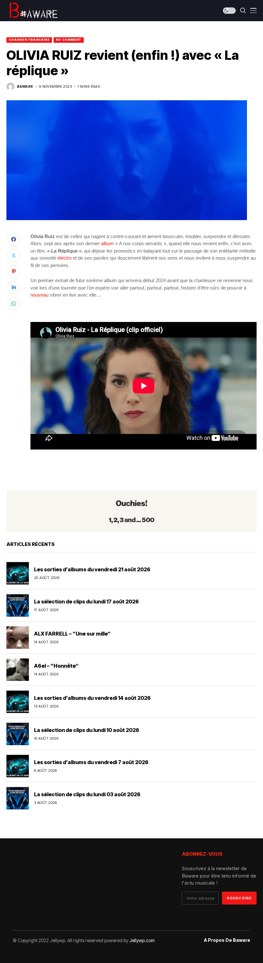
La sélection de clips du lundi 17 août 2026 (86, 601)
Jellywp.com (142, 940)
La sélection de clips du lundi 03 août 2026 (87, 794)
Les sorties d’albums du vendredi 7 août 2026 (91, 762)
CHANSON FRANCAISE (29, 39)
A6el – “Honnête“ (56, 666)
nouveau (39, 295)
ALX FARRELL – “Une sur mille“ (72, 633)
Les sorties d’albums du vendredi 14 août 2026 (92, 698)
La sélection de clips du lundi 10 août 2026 (86, 730)
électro (64, 258)
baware (25, 87)
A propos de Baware (227, 940)
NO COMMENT (68, 39)
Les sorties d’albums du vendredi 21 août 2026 (92, 569)
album (107, 243)
